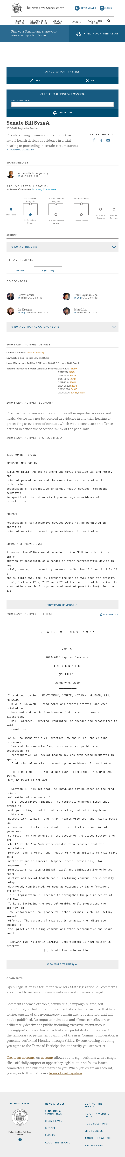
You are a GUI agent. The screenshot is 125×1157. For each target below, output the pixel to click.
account (47, 1058)
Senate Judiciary (35, 352)
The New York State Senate (44, 8)
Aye (37, 80)
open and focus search (108, 21)
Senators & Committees (38, 22)
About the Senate (57, 1143)
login (108, 8)
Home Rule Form (96, 1124)
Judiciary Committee (44, 189)
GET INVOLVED (94, 1145)
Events (76, 22)
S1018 (73, 379)
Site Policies (94, 1131)
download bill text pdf (22, 150)
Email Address (21, 100)
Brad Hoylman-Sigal (86, 295)
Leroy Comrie (26, 295)
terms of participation (65, 1073)
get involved (88, 8)
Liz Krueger (25, 309)
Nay (93, 80)
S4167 (74, 389)
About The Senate (95, 22)
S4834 (73, 386)
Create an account (20, 1058)
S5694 (73, 382)
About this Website (98, 1138)
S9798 (81, 393)
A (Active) (48, 270)
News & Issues (19, 22)
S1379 (73, 376)
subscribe (66, 113)
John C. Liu (80, 309)
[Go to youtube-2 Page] (20, 1139)
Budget (50, 1128)
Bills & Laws (57, 22)
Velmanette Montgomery (33, 173)
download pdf (110, 614)
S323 (72, 372)
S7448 (74, 393)
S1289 (74, 369)
